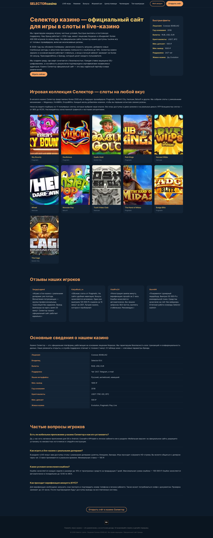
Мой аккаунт (157, 3)
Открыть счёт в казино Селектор (106, 509)
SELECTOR (43, 4)
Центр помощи (111, 4)
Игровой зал (97, 4)
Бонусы (86, 4)
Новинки (76, 4)
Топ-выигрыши (137, 4)
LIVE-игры (66, 4)
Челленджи (124, 4)
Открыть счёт (174, 3)
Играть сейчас (38, 74)
